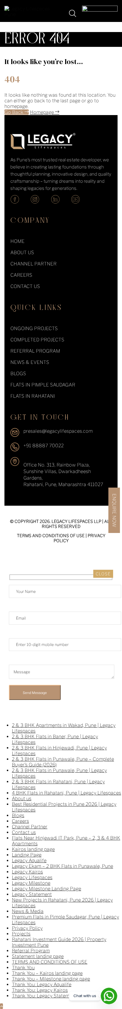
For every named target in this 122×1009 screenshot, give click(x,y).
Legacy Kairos (27, 872)
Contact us (24, 832)
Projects (21, 934)
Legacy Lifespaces (32, 877)
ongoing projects (34, 328)
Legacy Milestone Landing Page (46, 889)
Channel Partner (33, 264)
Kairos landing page (33, 849)
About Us (22, 252)
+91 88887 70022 (43, 445)
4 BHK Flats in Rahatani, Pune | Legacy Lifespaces (66, 793)
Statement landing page (38, 956)
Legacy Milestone (31, 883)
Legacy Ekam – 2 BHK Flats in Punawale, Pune (62, 866)
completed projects (37, 340)
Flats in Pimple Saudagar (42, 385)
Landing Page (26, 855)
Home (17, 241)
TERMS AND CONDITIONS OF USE (51, 535)
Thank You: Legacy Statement (44, 996)
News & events (29, 362)
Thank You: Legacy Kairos (40, 990)
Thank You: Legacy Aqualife (41, 984)
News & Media (28, 911)
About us (21, 798)
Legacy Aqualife (29, 860)
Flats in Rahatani (32, 396)
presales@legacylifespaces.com (58, 431)
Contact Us (25, 286)
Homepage (42, 112)
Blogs (18, 373)
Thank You (23, 967)
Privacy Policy (27, 928)
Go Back (14, 112)
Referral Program (35, 351)
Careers (21, 275)
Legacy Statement (32, 894)
